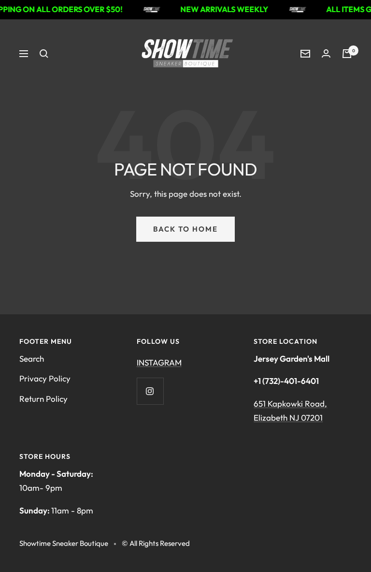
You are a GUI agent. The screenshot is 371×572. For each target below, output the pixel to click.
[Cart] (347, 53)
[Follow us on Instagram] (150, 391)
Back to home (185, 229)
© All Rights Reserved (156, 543)
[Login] (326, 53)
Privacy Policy (45, 378)
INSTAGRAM (159, 362)
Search (31, 358)
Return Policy (43, 399)
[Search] (44, 53)
